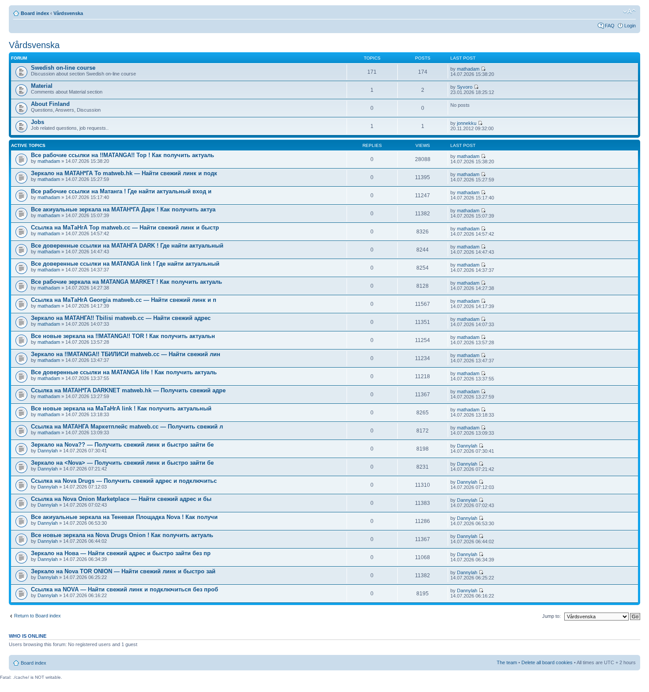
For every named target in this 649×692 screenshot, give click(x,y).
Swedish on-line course (63, 67)
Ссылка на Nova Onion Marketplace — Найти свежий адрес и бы (121, 499)
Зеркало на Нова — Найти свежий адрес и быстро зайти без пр (121, 553)
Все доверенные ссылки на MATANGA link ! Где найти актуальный (125, 263)
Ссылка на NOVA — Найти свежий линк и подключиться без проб (124, 589)
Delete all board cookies (547, 662)
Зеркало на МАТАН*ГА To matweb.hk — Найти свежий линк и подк (124, 173)
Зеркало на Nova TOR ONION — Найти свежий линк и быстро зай (123, 571)
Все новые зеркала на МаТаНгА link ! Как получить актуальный (121, 408)
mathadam (468, 68)
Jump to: (551, 616)
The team (507, 662)
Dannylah (48, 450)
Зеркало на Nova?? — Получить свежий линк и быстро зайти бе (122, 444)
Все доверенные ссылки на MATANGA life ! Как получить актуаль (124, 372)
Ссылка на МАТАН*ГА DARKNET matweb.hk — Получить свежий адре (128, 390)
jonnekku (466, 123)
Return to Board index (37, 615)
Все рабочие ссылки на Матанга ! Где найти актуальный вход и (121, 191)
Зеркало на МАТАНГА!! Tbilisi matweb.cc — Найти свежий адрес (121, 318)
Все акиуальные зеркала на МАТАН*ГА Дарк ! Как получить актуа (123, 209)
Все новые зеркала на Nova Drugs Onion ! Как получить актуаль (122, 535)
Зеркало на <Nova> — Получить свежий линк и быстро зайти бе (122, 462)
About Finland (50, 104)
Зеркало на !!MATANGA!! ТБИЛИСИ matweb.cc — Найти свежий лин (125, 354)
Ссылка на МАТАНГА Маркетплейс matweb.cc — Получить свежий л (127, 426)
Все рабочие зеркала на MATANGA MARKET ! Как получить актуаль (126, 281)
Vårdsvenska (68, 13)
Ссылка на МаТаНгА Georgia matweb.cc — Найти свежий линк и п (123, 300)
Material (42, 86)
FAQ (610, 25)
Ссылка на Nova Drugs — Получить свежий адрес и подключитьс (124, 481)
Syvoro (464, 87)
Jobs (37, 122)
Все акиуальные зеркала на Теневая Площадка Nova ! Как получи (124, 517)
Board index (35, 13)
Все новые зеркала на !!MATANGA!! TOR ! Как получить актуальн (123, 336)
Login (630, 25)
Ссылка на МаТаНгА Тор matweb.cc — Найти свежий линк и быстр (125, 227)
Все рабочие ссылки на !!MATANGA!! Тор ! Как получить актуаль (122, 155)
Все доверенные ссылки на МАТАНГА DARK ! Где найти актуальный (127, 245)
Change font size (629, 11)
